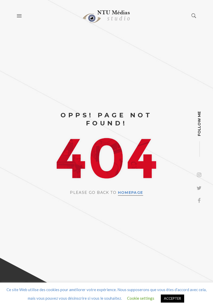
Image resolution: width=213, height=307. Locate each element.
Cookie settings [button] (140, 298)
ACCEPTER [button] (172, 298)
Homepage (130, 192)
